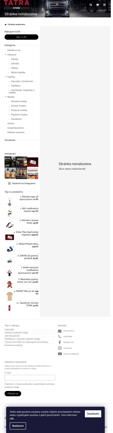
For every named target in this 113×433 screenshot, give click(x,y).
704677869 (67, 336)
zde (12, 418)
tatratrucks (67, 348)
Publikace (16, 86)
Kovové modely (18, 106)
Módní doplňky (18, 72)
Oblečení (11, 55)
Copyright (9, 329)
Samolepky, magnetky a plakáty (21, 91)
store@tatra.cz (69, 331)
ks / (21, 37)
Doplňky (11, 77)
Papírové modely (19, 114)
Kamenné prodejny (14, 345)
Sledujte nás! (68, 342)
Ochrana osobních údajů (16, 332)
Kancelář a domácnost (22, 81)
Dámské (15, 63)
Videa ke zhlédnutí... (71, 354)
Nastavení (18, 425)
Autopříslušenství (15, 128)
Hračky (10, 123)
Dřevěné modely (19, 101)
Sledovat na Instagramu (23, 183)
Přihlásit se (13, 393)
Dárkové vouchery (16, 132)
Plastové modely (19, 110)
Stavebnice (16, 119)
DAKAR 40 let (13, 50)
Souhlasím (93, 413)
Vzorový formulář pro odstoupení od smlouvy (26, 342)
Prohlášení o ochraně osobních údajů (22, 339)
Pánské (14, 59)
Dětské (14, 68)
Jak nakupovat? (12, 336)
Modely (11, 97)
